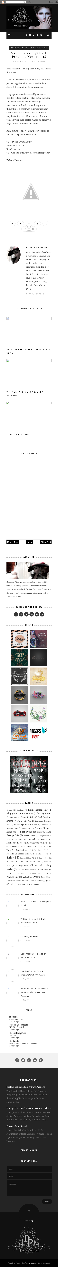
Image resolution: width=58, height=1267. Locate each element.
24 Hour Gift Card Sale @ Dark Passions (25, 1087)
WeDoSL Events (32, 876)
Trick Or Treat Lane (15, 873)
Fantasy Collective (41, 825)
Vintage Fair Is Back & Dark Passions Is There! (33, 921)
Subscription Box (32, 861)
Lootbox (9, 839)
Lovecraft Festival (26, 839)
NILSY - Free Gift (16, 1027)
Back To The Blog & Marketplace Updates (36, 903)
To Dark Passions (14, 160)
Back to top (28, 1220)
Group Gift (12, 835)
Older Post (46, 542)
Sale (9, 857)
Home (29, 542)
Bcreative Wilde (37, 247)
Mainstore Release (15, 842)
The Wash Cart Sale (29, 870)
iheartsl (13, 1016)
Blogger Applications (18, 813)
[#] (31, 614)
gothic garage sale (17, 884)
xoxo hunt (32, 884)
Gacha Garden (43, 832)
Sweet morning (16, 1019)
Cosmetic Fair (27, 817)
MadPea (44, 839)
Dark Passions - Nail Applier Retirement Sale (33, 955)
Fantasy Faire (12, 828)
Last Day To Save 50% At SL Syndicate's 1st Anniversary (34, 973)
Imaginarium (44, 835)
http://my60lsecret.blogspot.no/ (35, 152)
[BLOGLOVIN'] (37, 614)
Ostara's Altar (42, 846)
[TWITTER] (26, 614)
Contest (14, 817)
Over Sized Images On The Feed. (23, 1043)
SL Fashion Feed (17, 1033)
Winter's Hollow (36, 881)
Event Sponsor (21, 824)
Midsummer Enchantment (21, 846)
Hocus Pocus (29, 835)
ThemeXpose (30, 1263)
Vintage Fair (12, 877)
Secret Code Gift (45, 858)
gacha (49, 880)
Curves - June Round (20, 434)
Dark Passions (18, 48)
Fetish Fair (26, 828)
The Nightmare (21, 865)
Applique (20, 810)
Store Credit (15, 861)
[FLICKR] (21, 614)
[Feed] (42, 614)
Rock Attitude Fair (40, 854)
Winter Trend (21, 881)
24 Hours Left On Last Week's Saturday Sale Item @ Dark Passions (34, 992)
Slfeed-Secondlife (18, 1024)
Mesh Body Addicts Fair (40, 842)
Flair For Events (24, 831)
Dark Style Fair (24, 821)
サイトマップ (14, 1035)
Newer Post (12, 542)
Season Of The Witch (28, 858)
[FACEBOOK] (16, 614)
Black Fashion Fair (38, 809)
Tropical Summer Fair (39, 873)
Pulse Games (37, 850)
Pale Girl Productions (17, 850)
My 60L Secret (39, 48)
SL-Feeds (14, 1041)
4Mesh (9, 810)
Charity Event (44, 813)
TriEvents (44, 870)
